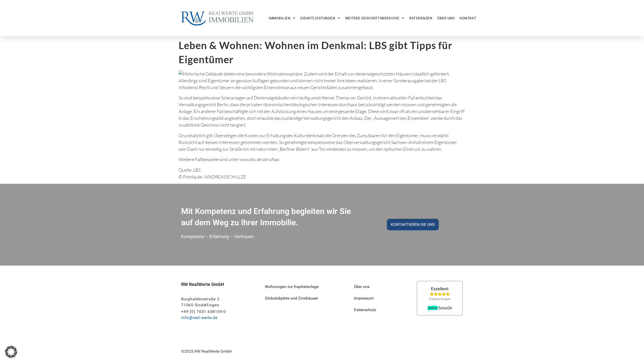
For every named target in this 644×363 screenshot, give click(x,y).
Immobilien (279, 18)
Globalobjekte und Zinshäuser (291, 298)
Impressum (364, 298)
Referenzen (420, 18)
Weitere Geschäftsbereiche (372, 18)
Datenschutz (365, 309)
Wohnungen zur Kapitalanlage (291, 286)
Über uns (446, 18)
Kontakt (468, 18)
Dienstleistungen (317, 18)
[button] (11, 352)
